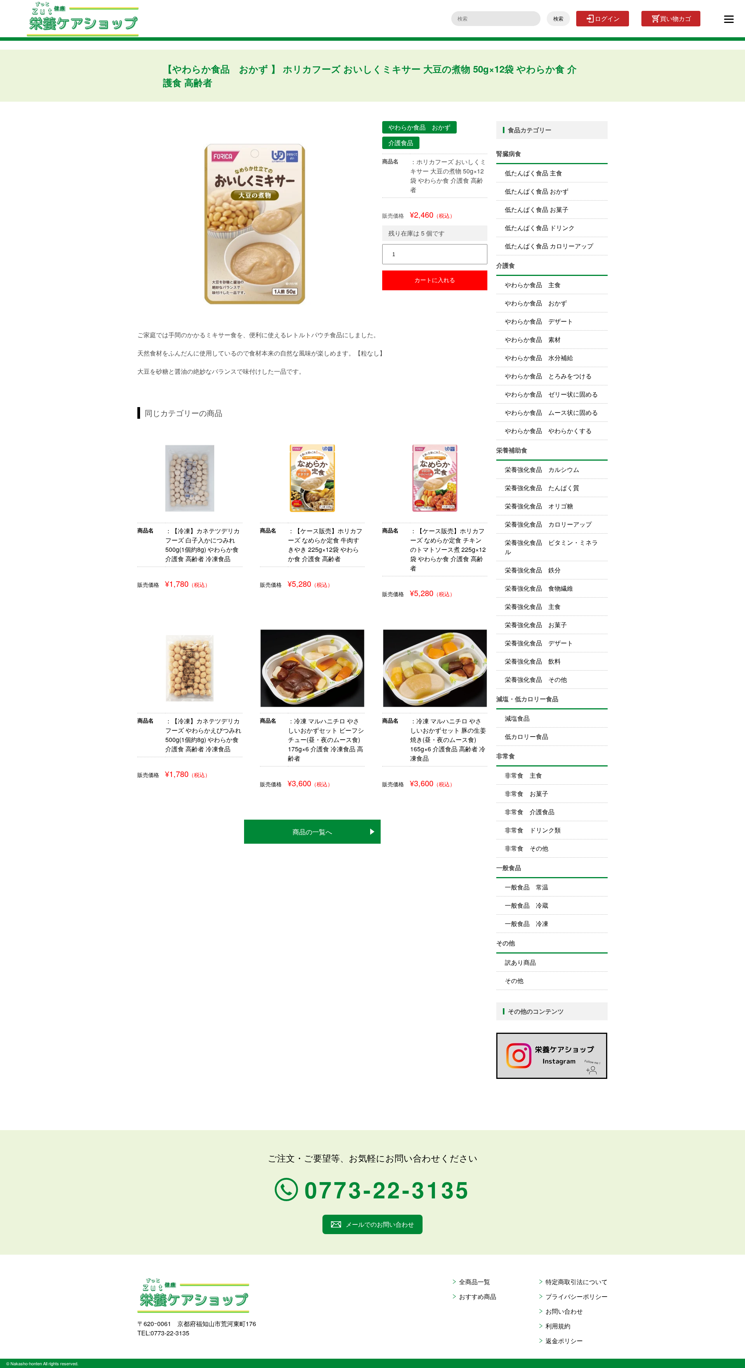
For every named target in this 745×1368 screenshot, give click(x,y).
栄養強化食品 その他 (536, 679)
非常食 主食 (523, 775)
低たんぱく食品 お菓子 (536, 209)
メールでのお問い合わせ (380, 1224)
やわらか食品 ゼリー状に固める (551, 394)
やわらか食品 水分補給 (539, 357)
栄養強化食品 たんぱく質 (542, 487)
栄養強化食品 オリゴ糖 (539, 505)
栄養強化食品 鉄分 (533, 569)
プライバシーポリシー (577, 1296)
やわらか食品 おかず (536, 302)
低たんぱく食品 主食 (533, 172)
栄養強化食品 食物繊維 (539, 588)
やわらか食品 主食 (533, 284)
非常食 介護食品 (529, 811)
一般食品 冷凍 (526, 923)
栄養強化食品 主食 (533, 606)
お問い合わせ (564, 1311)
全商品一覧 (474, 1281)
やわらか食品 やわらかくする (548, 430)
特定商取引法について (577, 1281)
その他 (514, 980)
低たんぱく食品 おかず (536, 191)
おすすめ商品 (477, 1296)
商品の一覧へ (312, 831)
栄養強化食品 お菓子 (536, 624)
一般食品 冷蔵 (526, 905)
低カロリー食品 (526, 736)
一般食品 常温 (526, 887)
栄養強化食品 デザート (539, 642)
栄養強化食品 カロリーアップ (548, 524)
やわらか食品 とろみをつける (548, 375)
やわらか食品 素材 (533, 339)
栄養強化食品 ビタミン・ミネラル (551, 547)
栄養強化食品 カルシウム (542, 469)
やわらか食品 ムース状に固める (551, 412)
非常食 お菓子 (526, 793)
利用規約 (558, 1325)
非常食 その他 (526, 848)
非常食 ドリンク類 (533, 829)
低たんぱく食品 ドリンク (540, 227)
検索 (558, 19)
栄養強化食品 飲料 (533, 661)
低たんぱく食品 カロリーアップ (549, 245)
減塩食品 (517, 718)
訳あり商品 (520, 962)
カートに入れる (434, 280)
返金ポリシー (564, 1340)
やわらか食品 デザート (539, 321)
